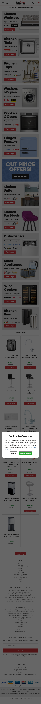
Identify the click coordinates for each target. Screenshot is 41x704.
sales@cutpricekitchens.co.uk (16, 674)
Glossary (20, 624)
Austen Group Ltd (27, 698)
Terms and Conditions (20, 574)
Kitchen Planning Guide (20, 622)
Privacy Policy (20, 576)
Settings (13, 453)
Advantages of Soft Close (20, 619)
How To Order (20, 628)
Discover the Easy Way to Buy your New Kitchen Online (20, 610)
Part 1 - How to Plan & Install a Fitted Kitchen (20, 590)
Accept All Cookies (25, 453)
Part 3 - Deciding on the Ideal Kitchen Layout (20, 594)
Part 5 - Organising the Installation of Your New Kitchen (20, 597)
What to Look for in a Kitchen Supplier (20, 617)
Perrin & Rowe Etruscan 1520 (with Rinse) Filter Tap (29, 429)
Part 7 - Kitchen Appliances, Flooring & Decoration (20, 601)
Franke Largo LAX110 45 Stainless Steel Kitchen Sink (11, 464)
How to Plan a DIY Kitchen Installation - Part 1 (20, 613)
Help (20, 579)
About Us (20, 563)
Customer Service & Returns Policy (20, 567)
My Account (20, 572)
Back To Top (20, 554)
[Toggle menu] (2, 3)
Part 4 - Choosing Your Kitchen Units (20, 595)
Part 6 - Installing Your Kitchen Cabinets (21, 599)
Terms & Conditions (33, 654)
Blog (20, 621)
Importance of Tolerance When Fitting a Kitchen (20, 612)
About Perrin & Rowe (21, 631)
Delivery (20, 565)
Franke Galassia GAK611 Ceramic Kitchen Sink (11, 429)
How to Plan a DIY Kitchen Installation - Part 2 (20, 615)
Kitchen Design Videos (20, 578)
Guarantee (20, 626)
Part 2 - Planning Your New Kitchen (20, 592)
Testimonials (20, 630)
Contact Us (20, 569)
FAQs (20, 581)
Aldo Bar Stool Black (11, 391)
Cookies (20, 570)
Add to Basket (11, 368)
